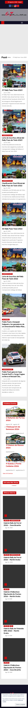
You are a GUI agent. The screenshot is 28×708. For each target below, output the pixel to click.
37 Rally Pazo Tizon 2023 (12, 90)
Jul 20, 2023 (7, 142)
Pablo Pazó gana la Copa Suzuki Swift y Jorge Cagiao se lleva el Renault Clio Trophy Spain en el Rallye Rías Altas (13, 376)
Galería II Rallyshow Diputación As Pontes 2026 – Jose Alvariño (12, 667)
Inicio (9, 57)
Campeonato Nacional (7, 369)
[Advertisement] (14, 39)
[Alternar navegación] (22, 23)
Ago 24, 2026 (9, 562)
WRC (11, 626)
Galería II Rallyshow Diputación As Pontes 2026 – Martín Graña (12, 594)
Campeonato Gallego (7, 135)
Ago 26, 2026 (9, 528)
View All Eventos (8, 473)
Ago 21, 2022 (7, 188)
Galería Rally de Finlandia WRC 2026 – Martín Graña (14, 631)
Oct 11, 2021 (7, 329)
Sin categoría (6, 319)
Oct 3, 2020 (7, 379)
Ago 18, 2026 (8, 672)
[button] (25, 22)
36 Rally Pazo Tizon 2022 (12, 229)
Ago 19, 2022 (7, 231)
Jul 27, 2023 (7, 93)
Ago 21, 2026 (8, 599)
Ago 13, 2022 (7, 281)
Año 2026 (6, 520)
